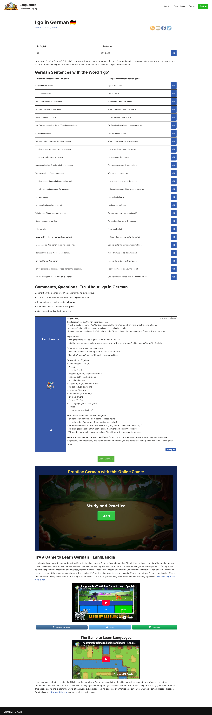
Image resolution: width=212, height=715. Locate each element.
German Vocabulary (43, 27)
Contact (192, 6)
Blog (176, 6)
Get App (167, 6)
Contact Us (8, 712)
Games (183, 6)
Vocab (54, 27)
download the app (59, 692)
